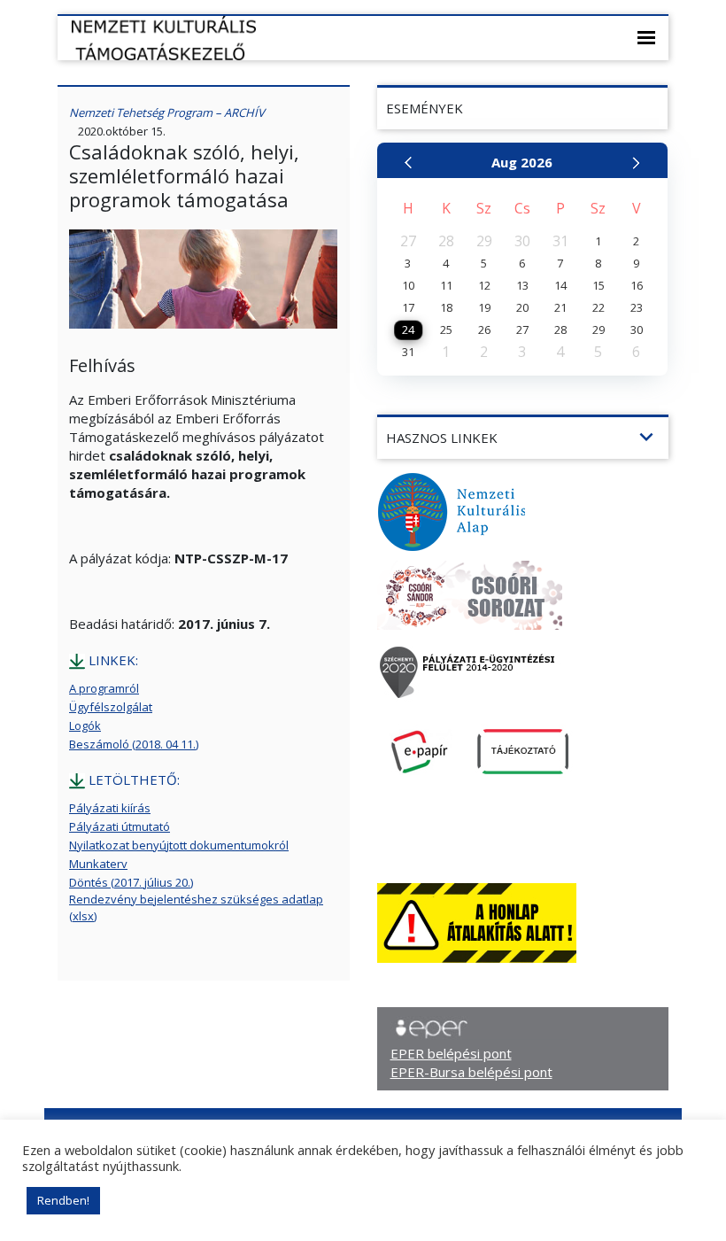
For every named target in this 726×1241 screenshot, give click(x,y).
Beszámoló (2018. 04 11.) (133, 744)
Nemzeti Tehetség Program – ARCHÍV (167, 112)
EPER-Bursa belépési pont (471, 1072)
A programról (104, 688)
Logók (85, 725)
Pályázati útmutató (119, 826)
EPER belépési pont (451, 1053)
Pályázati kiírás (110, 808)
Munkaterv (98, 864)
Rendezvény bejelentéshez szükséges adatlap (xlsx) (196, 907)
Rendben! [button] (63, 1200)
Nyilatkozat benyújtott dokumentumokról (179, 845)
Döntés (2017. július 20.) (131, 882)
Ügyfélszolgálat (110, 707)
